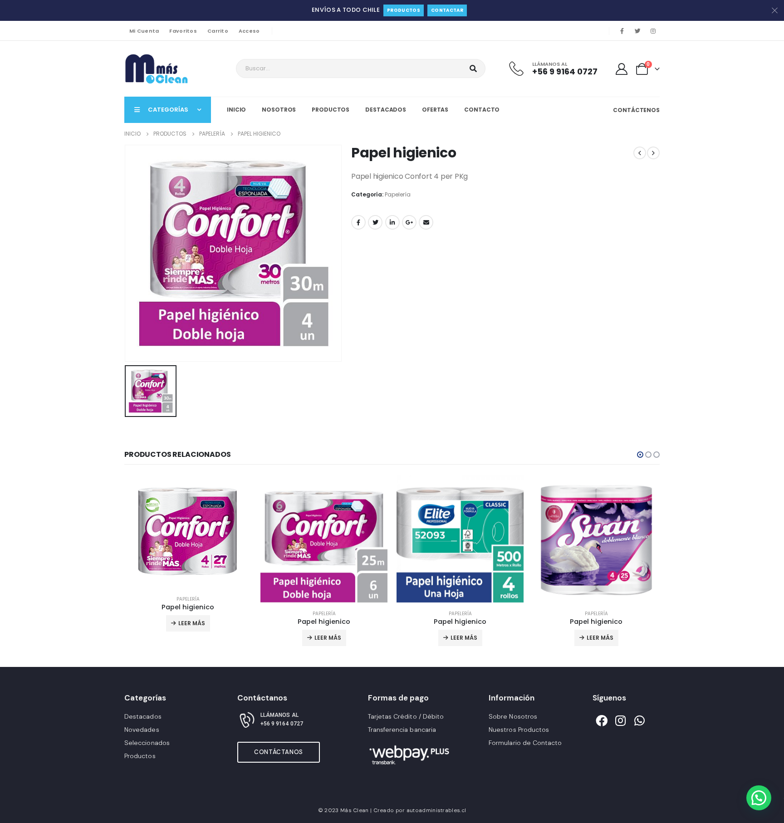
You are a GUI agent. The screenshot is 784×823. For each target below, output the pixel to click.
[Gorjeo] (637, 30)
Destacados (385, 109)
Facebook (358, 222)
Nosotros (279, 109)
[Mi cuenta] (622, 69)
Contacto (482, 109)
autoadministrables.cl (436, 810)
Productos (403, 10)
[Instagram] (653, 30)
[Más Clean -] (158, 68)
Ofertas (435, 109)
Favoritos (182, 30)
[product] (187, 531)
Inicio (236, 109)
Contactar (447, 10)
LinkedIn (392, 222)
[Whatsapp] (639, 720)
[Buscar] (473, 68)
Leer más (191, 623)
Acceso (249, 30)
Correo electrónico (426, 222)
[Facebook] (622, 30)
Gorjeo (375, 222)
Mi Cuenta (144, 30)
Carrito (217, 30)
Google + (409, 222)
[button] (640, 454)
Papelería (398, 194)
